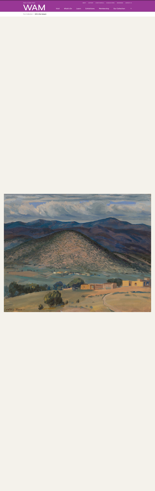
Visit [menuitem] (58, 9)
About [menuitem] (84, 2)
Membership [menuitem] (104, 9)
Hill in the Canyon (40, 14)
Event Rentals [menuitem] (100, 2)
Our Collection (28, 14)
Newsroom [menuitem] (120, 2)
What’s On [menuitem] (68, 9)
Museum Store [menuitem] (110, 2)
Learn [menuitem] (78, 9)
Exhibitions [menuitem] (90, 9)
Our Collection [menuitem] (119, 9)
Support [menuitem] (90, 2)
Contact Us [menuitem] (128, 2)
